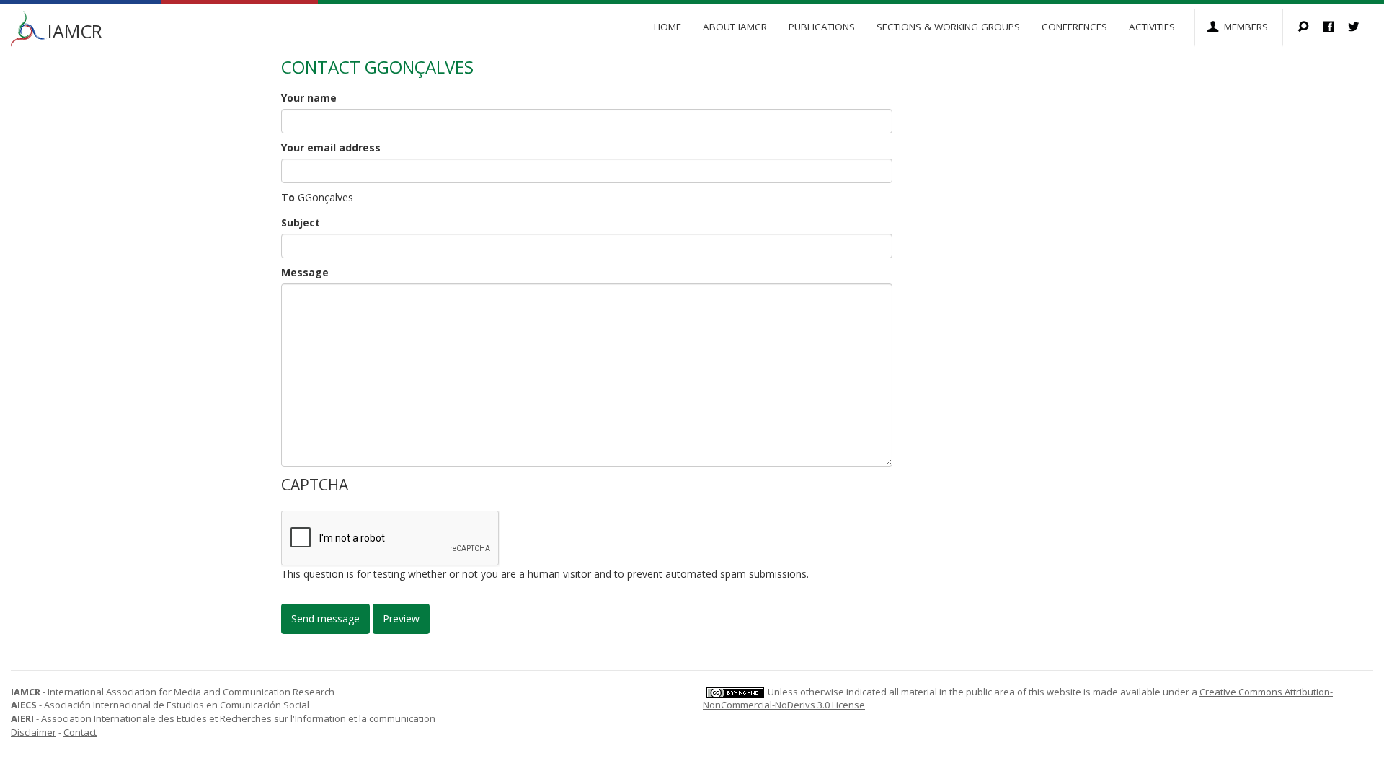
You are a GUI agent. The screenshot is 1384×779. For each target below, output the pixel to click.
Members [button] (1246, 26)
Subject (300, 222)
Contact (80, 732)
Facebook (1335, 28)
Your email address (331, 147)
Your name (309, 98)
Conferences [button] (1074, 26)
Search (1310, 28)
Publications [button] (822, 26)
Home (667, 26)
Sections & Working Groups (948, 26)
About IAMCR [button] (735, 26)
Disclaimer (33, 732)
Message (305, 272)
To (288, 197)
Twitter (1360, 28)
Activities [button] (1152, 26)
